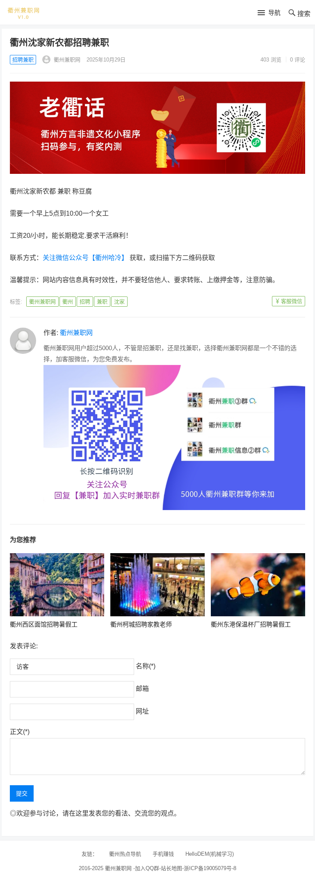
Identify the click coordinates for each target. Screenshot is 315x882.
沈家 (119, 302)
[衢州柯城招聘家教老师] (157, 584)
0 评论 (297, 60)
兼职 (102, 302)
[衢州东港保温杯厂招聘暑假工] (258, 584)
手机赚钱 (163, 854)
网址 (142, 711)
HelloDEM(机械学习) (209, 854)
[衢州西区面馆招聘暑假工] (57, 584)
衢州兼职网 (66, 60)
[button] (269, 13)
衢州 (67, 302)
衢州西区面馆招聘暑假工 (44, 624)
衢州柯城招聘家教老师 (141, 624)
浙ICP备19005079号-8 (210, 868)
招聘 (85, 302)
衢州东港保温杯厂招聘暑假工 (251, 624)
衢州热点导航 (125, 854)
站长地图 (171, 868)
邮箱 (142, 688)
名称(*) (145, 666)
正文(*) (20, 731)
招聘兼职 (23, 60)
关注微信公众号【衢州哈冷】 (85, 257)
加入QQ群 (147, 868)
